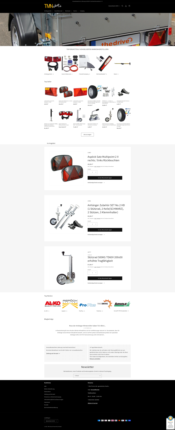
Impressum (47, 402)
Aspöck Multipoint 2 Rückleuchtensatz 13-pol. (64, 124)
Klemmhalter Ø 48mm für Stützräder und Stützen (93, 124)
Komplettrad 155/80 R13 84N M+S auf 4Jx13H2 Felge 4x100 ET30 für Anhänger (123, 125)
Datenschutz (47, 391)
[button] (48, 11)
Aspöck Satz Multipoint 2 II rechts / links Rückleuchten (66, 101)
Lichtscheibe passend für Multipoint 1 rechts (78, 101)
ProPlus (81, 311)
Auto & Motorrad (66, 74)
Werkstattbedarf (100, 74)
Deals (115, 74)
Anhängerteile (48, 74)
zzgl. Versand (97, 166)
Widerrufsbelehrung (49, 389)
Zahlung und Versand (52, 353)
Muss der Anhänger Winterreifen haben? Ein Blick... (87, 326)
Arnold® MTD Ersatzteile (120, 311)
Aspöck (64, 311)
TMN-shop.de (50, 426)
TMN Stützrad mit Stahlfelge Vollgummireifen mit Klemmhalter (109, 124)
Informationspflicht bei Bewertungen (53, 399)
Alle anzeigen (87, 134)
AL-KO (46, 311)
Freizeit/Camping (84, 74)
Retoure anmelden (95, 359)
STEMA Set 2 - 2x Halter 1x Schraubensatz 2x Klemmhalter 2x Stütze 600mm (109, 102)
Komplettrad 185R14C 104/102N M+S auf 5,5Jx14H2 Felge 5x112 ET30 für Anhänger (94, 102)
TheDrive (98, 311)
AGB (45, 386)
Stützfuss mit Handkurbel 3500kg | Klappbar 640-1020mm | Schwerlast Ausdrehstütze (51, 125)
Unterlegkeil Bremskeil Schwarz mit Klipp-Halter (123, 101)
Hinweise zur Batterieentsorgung (52, 397)
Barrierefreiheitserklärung (51, 407)
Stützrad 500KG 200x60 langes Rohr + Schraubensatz (79, 124)
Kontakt (46, 405)
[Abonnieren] (100, 376)
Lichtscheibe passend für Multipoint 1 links (49, 101)
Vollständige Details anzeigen (95, 182)
